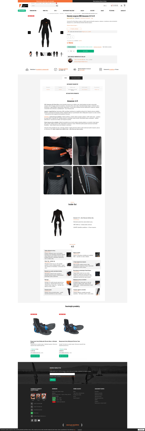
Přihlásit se (53, 379)
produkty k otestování (42, 69)
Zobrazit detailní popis (72, 25)
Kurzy (42, 3)
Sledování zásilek (98, 394)
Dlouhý (48, 89)
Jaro (83, 89)
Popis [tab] (65, 77)
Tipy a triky (53, 3)
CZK (104, 5)
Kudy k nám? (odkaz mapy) (58, 391)
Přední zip (97, 89)
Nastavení (80, 429)
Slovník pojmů (76, 398)
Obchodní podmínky (99, 398)
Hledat (56, 5)
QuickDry (46, 117)
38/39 (34, 352)
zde (74, 429)
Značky (48, 3)
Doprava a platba (98, 393)
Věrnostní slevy (98, 396)
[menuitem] (22, 11)
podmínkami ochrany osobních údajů (68, 376)
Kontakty (33, 3)
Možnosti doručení (98, 47)
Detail (35, 356)
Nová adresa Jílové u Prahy (100, 1)
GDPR (96, 399)
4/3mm (60, 89)
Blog (45, 3)
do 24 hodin (51, 1)
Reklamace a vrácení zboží (100, 403)
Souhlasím (141, 429)
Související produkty (76, 78)
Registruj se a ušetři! (86, 31)
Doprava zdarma (63, 69)
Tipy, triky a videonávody (78, 393)
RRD (92, 18)
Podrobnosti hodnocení (85, 18)
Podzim (85, 89)
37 (31, 352)
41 (39, 352)
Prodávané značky (77, 394)
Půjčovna (38, 3)
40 (65, 352)
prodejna (111, 69)
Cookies (96, 401)
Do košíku (86, 51)
